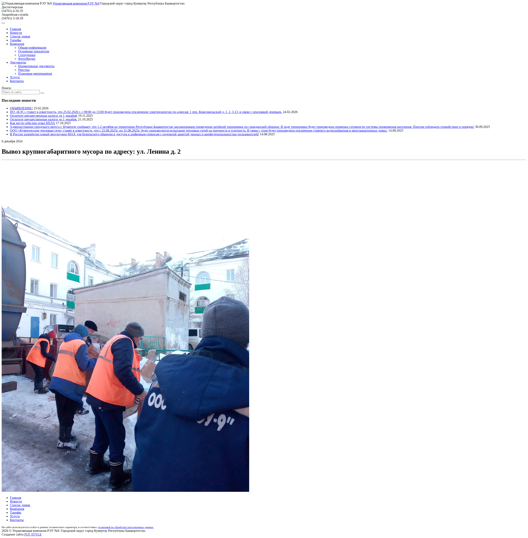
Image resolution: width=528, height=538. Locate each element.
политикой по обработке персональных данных (125, 527)
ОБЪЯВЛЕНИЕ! (21, 108)
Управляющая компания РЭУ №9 (76, 3)
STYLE (33, 534)
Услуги (15, 77)
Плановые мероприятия (35, 73)
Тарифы (15, 40)
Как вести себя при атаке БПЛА (32, 123)
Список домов (20, 36)
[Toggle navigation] (3, 23)
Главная (15, 29)
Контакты (17, 81)
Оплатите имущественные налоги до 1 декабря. (43, 119)
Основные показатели (33, 51)
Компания (17, 44)
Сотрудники (26, 55)
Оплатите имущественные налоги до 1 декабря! (43, 115)
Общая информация (32, 47)
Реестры (24, 70)
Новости (16, 32)
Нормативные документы (36, 66)
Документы (18, 62)
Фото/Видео (26, 58)
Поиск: (7, 88)
